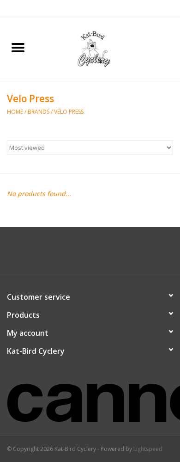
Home (15, 112)
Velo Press (69, 112)
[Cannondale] (90, 396)
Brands (38, 112)
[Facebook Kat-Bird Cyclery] (81, 255)
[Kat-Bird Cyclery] (108, 48)
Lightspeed (147, 449)
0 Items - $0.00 (153, 8)
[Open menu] (18, 47)
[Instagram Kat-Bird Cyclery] (98, 255)
